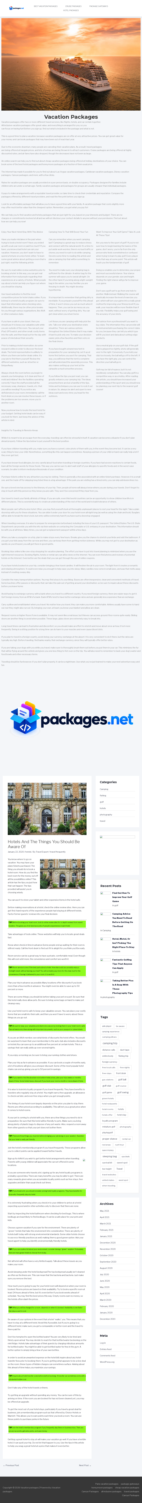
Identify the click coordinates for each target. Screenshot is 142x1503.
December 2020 (108, 1242)
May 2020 (105, 1287)
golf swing (123, 1092)
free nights (125, 1067)
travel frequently (58, 852)
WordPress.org (107, 1362)
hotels (28, 852)
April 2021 (104, 1217)
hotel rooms (107, 1109)
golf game (107, 1092)
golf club (106, 1085)
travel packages (131, 1491)
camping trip (110, 1043)
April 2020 (105, 1293)
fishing (103, 795)
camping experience (110, 1031)
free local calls (108, 1067)
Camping (104, 789)
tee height (106, 1169)
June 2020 (105, 1281)
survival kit (107, 1162)
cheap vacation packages (127, 1487)
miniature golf (108, 1127)
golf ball (122, 1079)
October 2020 (106, 1255)
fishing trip (123, 1056)
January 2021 (106, 1236)
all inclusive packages (111, 1491)
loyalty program (110, 1120)
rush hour (119, 1145)
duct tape (124, 1050)
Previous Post (11, 1465)
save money (108, 1150)
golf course (121, 1086)
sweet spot (122, 1162)
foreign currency (109, 1062)
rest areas (106, 1145)
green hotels (108, 1098)
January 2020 (106, 1312)
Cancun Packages (90, 1491)
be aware (120, 1026)
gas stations (107, 1080)
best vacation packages (46, 6)
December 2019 (107, 1319)
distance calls (108, 1050)
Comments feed (107, 1355)
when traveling (108, 1186)
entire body (107, 1056)
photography (106, 814)
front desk (121, 1073)
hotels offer (107, 1115)
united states (108, 1180)
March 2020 (105, 1300)
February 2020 (107, 1306)
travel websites (109, 1174)
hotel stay (121, 1115)
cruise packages (73, 6)
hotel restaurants (109, 1104)
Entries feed (105, 1349)
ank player (106, 1026)
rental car (126, 1139)
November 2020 (108, 1249)
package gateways (98, 6)
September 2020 (108, 1262)
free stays (106, 1073)
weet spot (123, 1180)
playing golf (107, 1132)
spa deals (126, 1156)
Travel (119, 1169)
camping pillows (109, 1037)
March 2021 (105, 1223)
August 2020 (106, 1268)
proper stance (109, 1138)
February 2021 (106, 1230)
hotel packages (71, 10)
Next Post (85, 1465)
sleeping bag (110, 1156)
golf (102, 802)
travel (102, 821)
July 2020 (104, 1274)
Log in (103, 1343)
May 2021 (104, 1211)
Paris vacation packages (106, 1484)
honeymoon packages (102, 1487)
